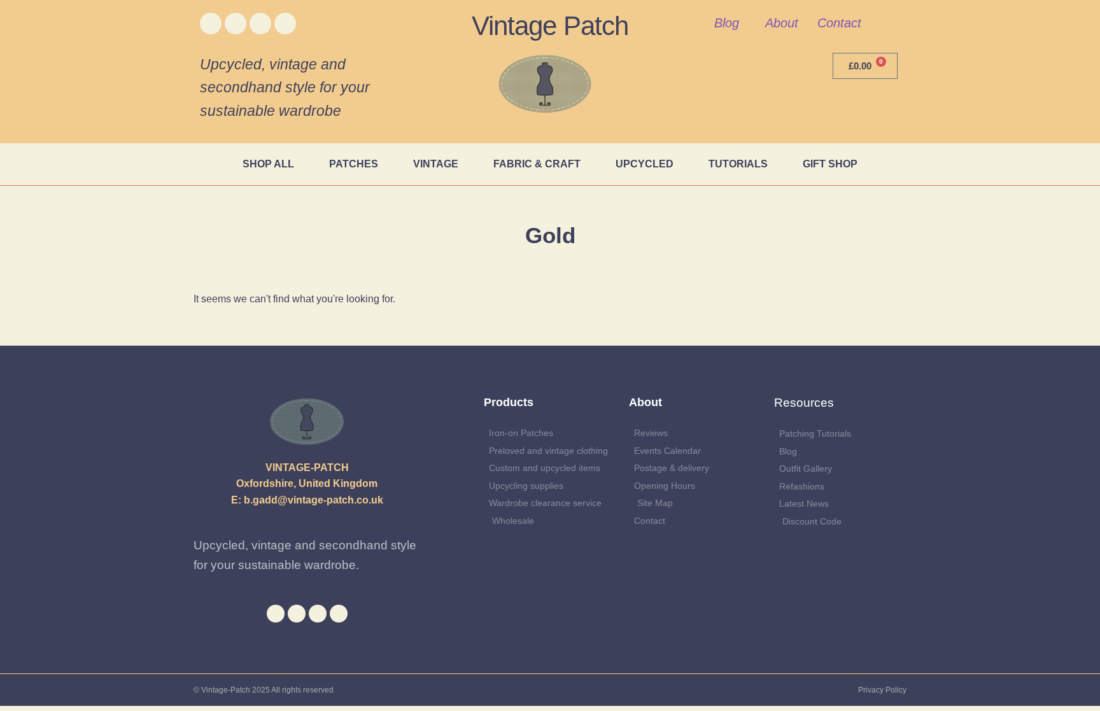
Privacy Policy (882, 690)
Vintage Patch (550, 26)
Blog (726, 23)
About (781, 23)
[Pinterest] (285, 23)
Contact (839, 23)
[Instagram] (260, 23)
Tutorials (738, 163)
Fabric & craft (537, 163)
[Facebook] (211, 23)
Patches (353, 163)
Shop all (268, 163)
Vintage (435, 163)
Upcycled (644, 163)
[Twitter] (235, 23)
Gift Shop (830, 163)
